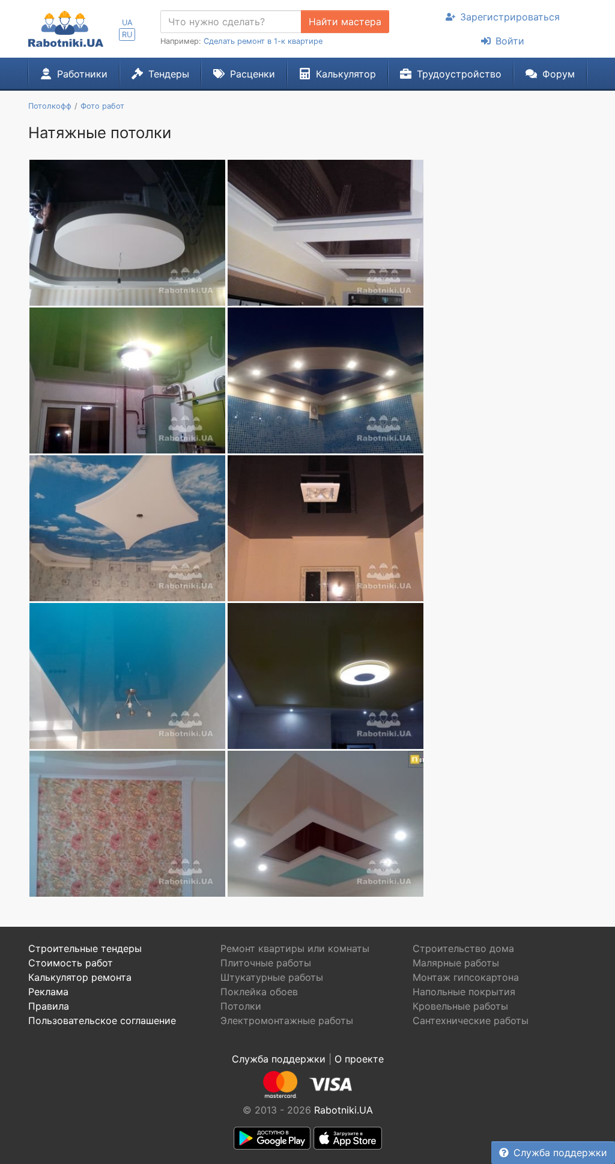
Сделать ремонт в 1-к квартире (263, 41)
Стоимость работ (70, 963)
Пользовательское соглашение (102, 1020)
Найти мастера (345, 22)
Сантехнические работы (471, 1020)
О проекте (359, 1059)
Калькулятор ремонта (80, 977)
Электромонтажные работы (286, 1020)
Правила (48, 1006)
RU (127, 34)
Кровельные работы (460, 1006)
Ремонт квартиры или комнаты (294, 948)
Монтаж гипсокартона (466, 977)
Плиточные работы (265, 963)
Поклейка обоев (259, 992)
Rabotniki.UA (343, 1110)
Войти (509, 41)
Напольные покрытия (464, 992)
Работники (82, 74)
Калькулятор (346, 74)
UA (127, 22)
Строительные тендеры (85, 948)
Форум (558, 74)
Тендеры (168, 74)
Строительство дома (463, 948)
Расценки (252, 74)
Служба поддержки (560, 1153)
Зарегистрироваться (510, 17)
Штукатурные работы (271, 977)
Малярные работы (456, 963)
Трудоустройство (459, 74)
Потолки (240, 1006)
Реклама (48, 992)
